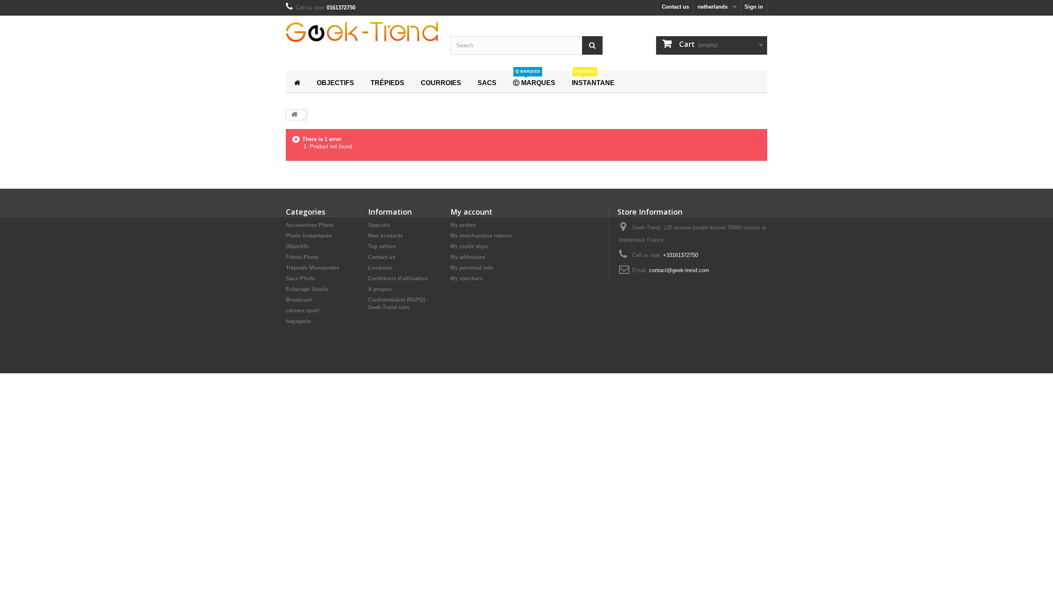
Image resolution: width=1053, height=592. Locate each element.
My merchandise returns (481, 236)
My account (471, 212)
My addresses (467, 257)
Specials (379, 225)
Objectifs (297, 246)
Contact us (675, 7)
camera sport (302, 311)
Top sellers (382, 246)
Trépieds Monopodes (312, 268)
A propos (380, 289)
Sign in (754, 7)
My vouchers (466, 278)
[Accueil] (297, 82)
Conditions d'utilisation (398, 278)
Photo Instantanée (309, 236)
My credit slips (469, 246)
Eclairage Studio (307, 289)
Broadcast (298, 300)
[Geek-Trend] (362, 32)
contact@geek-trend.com (679, 270)
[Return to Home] (294, 115)
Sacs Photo (300, 278)
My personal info (471, 268)
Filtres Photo (302, 257)
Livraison (380, 268)
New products (385, 236)
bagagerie (298, 321)
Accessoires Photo (310, 225)
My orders (463, 225)
